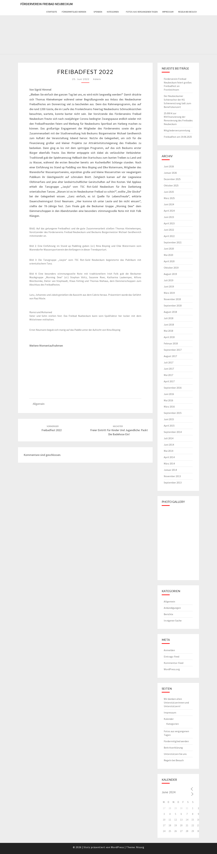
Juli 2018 (168, 318)
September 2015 (173, 412)
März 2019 (169, 292)
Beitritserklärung (173, 747)
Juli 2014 (168, 438)
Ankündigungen (172, 607)
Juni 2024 (169, 204)
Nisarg (140, 847)
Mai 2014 (168, 450)
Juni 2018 (169, 324)
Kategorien (113, 11)
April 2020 (169, 261)
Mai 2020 (168, 254)
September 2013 (173, 482)
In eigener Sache (173, 620)
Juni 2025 (169, 191)
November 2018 (172, 299)
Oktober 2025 (171, 185)
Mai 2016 (168, 400)
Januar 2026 (170, 172)
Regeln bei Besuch (187, 11)
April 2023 (169, 223)
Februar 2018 (171, 343)
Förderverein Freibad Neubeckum (46, 4)
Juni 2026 (169, 166)
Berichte (168, 614)
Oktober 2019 (171, 267)
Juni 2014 (169, 444)
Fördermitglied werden (74, 11)
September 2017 (173, 349)
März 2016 (169, 406)
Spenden (98, 11)
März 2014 (169, 463)
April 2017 (169, 381)
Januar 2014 (170, 469)
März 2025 (169, 198)
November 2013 (172, 476)
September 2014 (173, 432)
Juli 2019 (168, 280)
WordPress (117, 847)
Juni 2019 (169, 286)
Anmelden (169, 650)
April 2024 (169, 210)
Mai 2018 (168, 330)
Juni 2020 (169, 248)
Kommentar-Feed (173, 662)
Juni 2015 (169, 419)
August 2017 (170, 356)
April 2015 (169, 425)
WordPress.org (172, 669)
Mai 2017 (168, 375)
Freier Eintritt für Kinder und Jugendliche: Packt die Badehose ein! (119, 430)
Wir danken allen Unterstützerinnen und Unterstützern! (176, 702)
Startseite (51, 11)
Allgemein (38, 404)
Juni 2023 (169, 217)
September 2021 (173, 242)
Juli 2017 (168, 362)
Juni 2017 (169, 368)
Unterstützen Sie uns (175, 753)
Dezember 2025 (172, 179)
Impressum (167, 11)
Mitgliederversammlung (177, 130)
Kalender (169, 718)
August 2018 (170, 311)
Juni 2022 (169, 229)
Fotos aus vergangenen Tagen (142, 11)
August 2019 (170, 274)
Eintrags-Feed (171, 656)
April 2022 (169, 236)
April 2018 (169, 337)
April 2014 (169, 457)
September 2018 (173, 305)
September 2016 (173, 387)
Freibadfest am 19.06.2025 (178, 136)
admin (97, 79)
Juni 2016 (169, 394)
